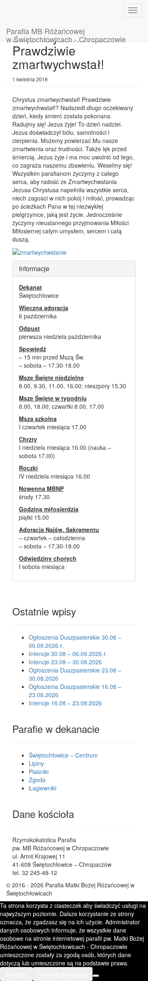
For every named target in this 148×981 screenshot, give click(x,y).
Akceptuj (16, 974)
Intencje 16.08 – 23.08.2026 (65, 703)
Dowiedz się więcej (62, 974)
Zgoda (37, 780)
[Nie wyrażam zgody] (95, 975)
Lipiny (36, 763)
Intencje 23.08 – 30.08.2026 (65, 662)
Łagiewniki (42, 788)
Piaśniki (39, 771)
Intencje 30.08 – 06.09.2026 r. (68, 653)
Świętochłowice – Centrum (63, 755)
